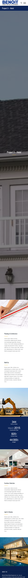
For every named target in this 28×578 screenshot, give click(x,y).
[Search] (20, 3)
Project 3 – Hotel (8, 8)
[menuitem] (20, 3)
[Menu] (24, 3)
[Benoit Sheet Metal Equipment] (11, 3)
